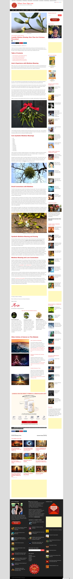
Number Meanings (46, 0)
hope (34, 427)
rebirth (15, 428)
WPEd (22, 428)
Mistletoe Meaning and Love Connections (20, 60)
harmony (31, 427)
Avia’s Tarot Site (32, 10)
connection (23, 427)
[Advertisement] (29, 75)
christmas (19, 427)
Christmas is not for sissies (20, 278)
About (16, 10)
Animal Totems (14, 0)
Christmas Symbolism (39, 473)
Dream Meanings (24, 0)
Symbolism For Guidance (53, 0)
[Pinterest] (58, 2)
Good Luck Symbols (35, 0)
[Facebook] (54, 2)
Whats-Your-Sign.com (25, 3)
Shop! (37, 10)
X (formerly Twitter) (32, 556)
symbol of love (28, 265)
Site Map (22, 10)
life (36, 427)
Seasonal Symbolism (21, 35)
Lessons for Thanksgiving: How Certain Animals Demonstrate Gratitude (41, 449)
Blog (19, 10)
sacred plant (21, 265)
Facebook (30, 555)
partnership (42, 427)
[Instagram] (59, 2)
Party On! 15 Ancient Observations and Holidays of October (16, 461)
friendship (27, 427)
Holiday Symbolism (14, 35)
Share (14, 431)
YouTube (30, 557)
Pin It (21, 431)
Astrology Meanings (19, 0)
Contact (27, 10)
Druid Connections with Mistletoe (18, 58)
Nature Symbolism (30, 0)
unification (19, 428)
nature (38, 427)
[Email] (61, 2)
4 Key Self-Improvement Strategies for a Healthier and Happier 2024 (16, 449)
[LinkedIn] (60, 2)
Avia (25, 45)
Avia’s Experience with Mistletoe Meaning (20, 55)
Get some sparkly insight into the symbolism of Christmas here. (37, 363)
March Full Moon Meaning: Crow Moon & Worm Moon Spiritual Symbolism (28, 449)
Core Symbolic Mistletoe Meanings (19, 56)
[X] (57, 2)
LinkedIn (30, 560)
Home (13, 10)
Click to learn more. (51, 38)
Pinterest (30, 558)
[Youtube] (55, 2)
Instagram (30, 559)
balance (16, 427)
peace (45, 427)
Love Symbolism (41, 0)
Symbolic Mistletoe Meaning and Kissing (20, 59)
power (13, 428)
